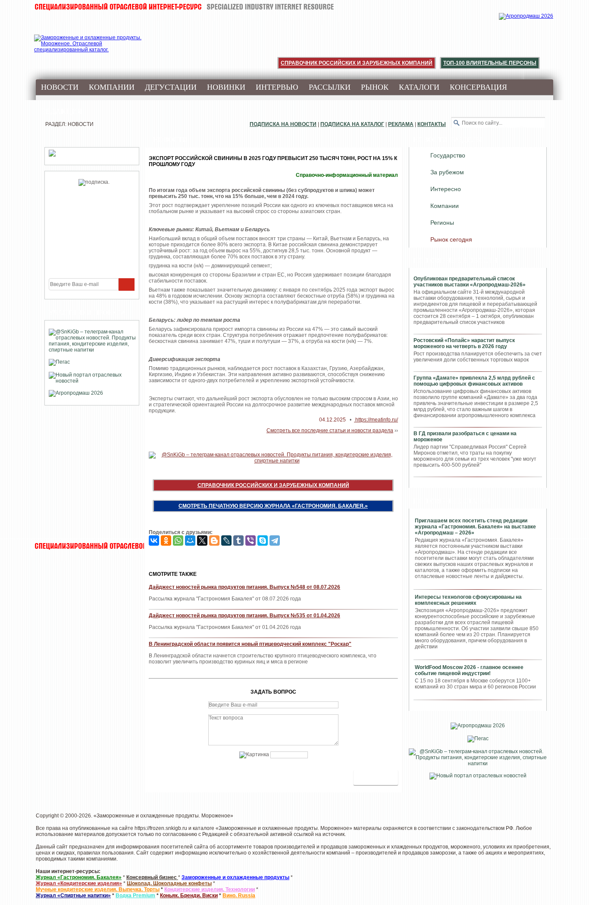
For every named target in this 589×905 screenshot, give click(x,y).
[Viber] (250, 540)
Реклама (401, 124)
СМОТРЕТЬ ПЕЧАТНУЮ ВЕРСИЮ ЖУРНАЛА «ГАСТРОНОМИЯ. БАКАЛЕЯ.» (273, 506)
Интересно (445, 188)
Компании (112, 87)
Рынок (374, 87)
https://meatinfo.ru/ (376, 420)
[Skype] (262, 540)
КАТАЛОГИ (419, 87)
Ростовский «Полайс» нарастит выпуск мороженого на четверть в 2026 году (464, 343)
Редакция (61, 111)
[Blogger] (214, 540)
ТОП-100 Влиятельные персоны (489, 63)
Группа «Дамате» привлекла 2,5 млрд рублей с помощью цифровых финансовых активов (474, 381)
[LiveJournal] (226, 540)
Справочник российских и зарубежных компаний (356, 63)
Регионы (442, 222)
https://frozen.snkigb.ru (161, 828)
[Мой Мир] (190, 540)
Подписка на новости (283, 124)
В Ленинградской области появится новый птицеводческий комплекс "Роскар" (250, 644)
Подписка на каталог (352, 124)
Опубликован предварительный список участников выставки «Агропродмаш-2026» (470, 282)
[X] (202, 540)
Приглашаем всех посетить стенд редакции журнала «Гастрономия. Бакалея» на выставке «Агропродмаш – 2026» (475, 527)
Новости (59, 87)
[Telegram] (274, 540)
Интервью (277, 87)
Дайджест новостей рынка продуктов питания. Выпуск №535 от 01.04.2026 (244, 616)
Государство (447, 155)
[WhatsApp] (178, 540)
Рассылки (330, 87)
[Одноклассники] (166, 540)
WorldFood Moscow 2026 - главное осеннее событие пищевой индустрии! (469, 670)
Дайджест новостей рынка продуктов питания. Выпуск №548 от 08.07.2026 (244, 587)
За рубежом (447, 172)
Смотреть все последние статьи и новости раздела (329, 430)
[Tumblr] (238, 540)
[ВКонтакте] (154, 540)
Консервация (478, 87)
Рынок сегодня (451, 239)
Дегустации (171, 87)
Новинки (226, 87)
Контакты (431, 124)
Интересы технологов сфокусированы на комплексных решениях (468, 600)
